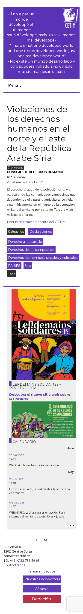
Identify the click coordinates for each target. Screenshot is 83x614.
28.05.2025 (16, 479)
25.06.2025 (16, 455)
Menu (13, 85)
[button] (73, 526)
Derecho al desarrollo (25, 242)
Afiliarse (41, 589)
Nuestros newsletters (42, 579)
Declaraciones (41, 232)
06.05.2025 (16, 502)
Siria (28, 266)
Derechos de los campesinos (31, 250)
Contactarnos (14, 565)
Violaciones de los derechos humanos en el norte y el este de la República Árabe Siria (39, 133)
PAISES (14, 266)
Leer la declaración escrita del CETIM (36, 222)
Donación (41, 598)
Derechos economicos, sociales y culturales (42, 258)
